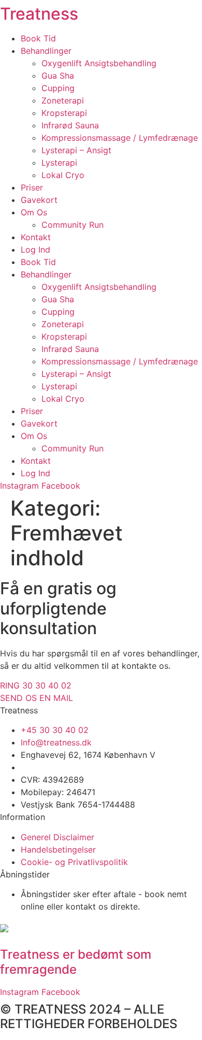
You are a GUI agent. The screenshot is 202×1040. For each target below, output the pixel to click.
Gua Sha (57, 75)
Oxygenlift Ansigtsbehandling (98, 63)
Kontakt (36, 237)
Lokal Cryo (62, 175)
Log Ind (35, 249)
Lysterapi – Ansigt (76, 150)
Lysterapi (59, 162)
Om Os (34, 212)
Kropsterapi (64, 113)
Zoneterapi (62, 100)
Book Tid (38, 38)
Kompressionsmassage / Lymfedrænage (119, 138)
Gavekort (39, 200)
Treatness (39, 14)
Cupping (58, 88)
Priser (32, 187)
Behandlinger (46, 51)
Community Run (72, 224)
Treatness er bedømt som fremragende (75, 962)
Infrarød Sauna (70, 125)
